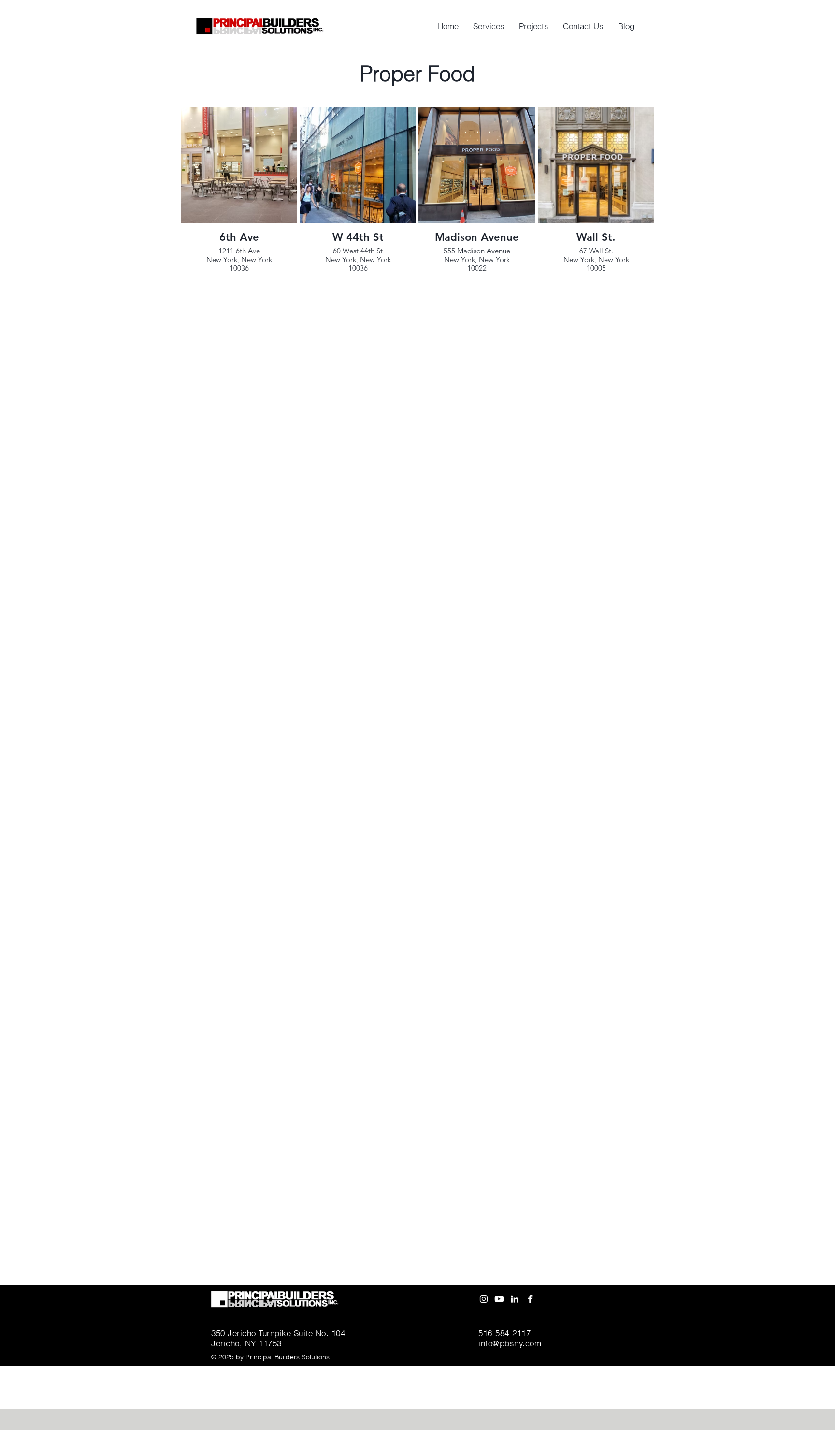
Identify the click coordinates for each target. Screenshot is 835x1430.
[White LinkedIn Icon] (514, 1299)
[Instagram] (483, 1299)
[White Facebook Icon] (530, 1299)
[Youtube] (499, 1299)
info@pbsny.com (509, 1343)
